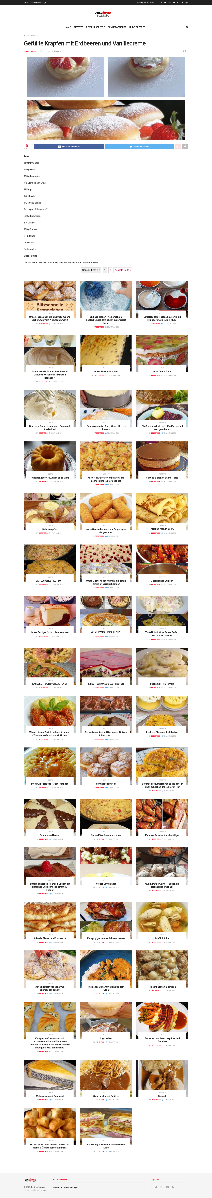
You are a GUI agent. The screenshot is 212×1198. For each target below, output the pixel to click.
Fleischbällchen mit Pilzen (162, 987)
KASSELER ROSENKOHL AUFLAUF (49, 684)
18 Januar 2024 (169, 433)
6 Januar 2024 (57, 1100)
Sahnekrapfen (49, 529)
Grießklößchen (162, 938)
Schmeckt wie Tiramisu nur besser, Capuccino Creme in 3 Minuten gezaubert (49, 374)
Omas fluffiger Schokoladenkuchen (50, 632)
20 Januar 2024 (113, 433)
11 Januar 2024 (56, 688)
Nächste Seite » (123, 270)
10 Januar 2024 (169, 736)
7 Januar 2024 (169, 991)
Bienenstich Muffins (106, 783)
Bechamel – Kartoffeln (162, 684)
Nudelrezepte (137, 27)
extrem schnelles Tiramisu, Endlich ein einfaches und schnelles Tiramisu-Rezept (50, 886)
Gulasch (162, 1096)
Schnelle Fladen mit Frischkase (49, 938)
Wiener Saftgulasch (106, 883)
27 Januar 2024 (169, 375)
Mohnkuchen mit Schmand (50, 1096)
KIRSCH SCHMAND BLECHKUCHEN (106, 684)
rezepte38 (30, 51)
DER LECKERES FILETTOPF (50, 580)
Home (68, 27)
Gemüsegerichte (117, 27)
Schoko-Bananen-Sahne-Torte (162, 477)
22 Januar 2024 (56, 433)
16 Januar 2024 (169, 533)
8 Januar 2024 (169, 891)
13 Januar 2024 (169, 585)
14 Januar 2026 (56, 324)
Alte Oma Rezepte (37, 1187)
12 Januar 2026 (113, 327)
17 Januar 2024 (56, 533)
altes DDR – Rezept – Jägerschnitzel (50, 783)
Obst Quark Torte (162, 371)
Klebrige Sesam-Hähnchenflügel (162, 835)
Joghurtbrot (106, 1038)
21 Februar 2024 (169, 324)
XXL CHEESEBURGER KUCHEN (106, 632)
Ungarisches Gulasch (162, 580)
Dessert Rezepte (95, 27)
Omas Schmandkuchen (106, 371)
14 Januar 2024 (56, 585)
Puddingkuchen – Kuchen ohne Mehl (50, 477)
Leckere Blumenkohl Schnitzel (162, 732)
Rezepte (78, 27)
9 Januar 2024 (169, 791)
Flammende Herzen (50, 835)
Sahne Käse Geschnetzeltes (106, 835)
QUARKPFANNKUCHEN (162, 529)
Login (185, 2)
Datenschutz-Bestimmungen (35, 2)
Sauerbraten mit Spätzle (106, 1096)
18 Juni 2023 (45, 51)
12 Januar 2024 (113, 636)
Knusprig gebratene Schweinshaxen (106, 938)
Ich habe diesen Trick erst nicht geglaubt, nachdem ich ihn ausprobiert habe (106, 320)
